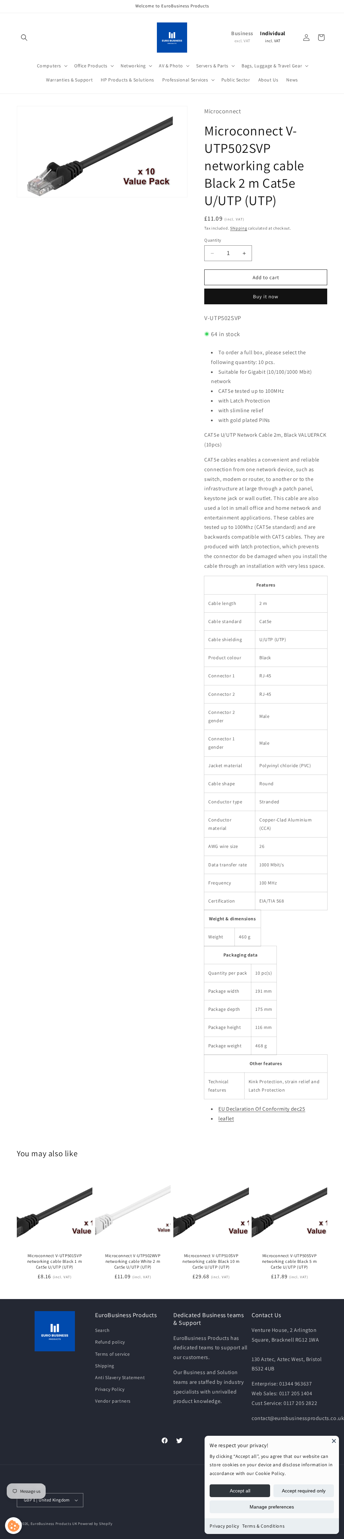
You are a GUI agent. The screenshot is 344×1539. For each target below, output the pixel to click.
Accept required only (304, 1490)
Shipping (238, 228)
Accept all (240, 1490)
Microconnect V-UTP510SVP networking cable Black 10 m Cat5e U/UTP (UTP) (211, 1261)
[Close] (334, 1441)
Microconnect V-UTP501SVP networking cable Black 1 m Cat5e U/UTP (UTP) (54, 1261)
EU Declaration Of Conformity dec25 (261, 1108)
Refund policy (110, 1342)
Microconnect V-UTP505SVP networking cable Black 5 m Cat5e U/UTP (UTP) (289, 1261)
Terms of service (112, 1354)
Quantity (212, 240)
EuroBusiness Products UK (54, 1523)
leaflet (226, 1118)
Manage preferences (272, 1507)
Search (102, 1330)
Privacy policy (224, 1526)
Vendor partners (113, 1401)
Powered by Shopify (95, 1523)
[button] (24, 37)
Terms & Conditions (263, 1526)
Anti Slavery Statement (120, 1377)
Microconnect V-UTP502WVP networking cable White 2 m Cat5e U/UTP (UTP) (132, 1261)
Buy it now (265, 296)
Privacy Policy (109, 1389)
